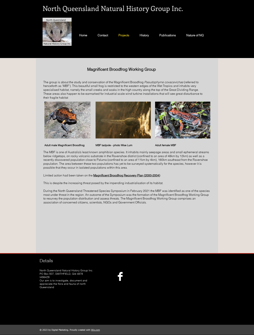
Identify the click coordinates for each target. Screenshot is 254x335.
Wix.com (95, 330)
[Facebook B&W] (120, 276)
